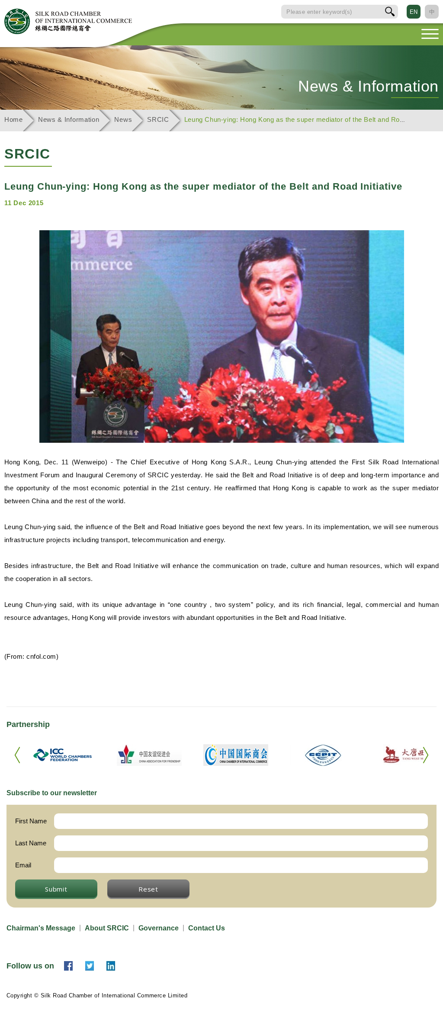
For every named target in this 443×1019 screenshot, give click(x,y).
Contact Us (206, 928)
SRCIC (158, 119)
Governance (158, 928)
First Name (31, 821)
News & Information (69, 119)
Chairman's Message (40, 928)
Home (13, 119)
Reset (148, 889)
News (123, 119)
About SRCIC (107, 928)
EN (413, 12)
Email (23, 865)
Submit (56, 889)
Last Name (30, 843)
